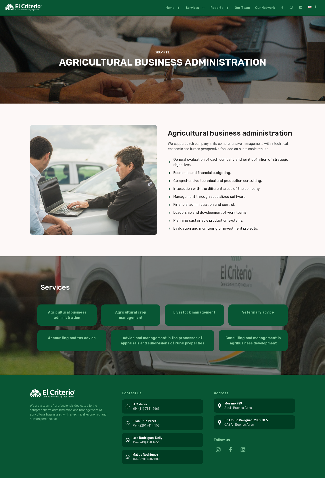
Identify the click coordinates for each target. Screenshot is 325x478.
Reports (217, 8)
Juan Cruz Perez (144, 421)
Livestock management (194, 312)
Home (170, 8)
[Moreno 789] (219, 405)
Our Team (242, 8)
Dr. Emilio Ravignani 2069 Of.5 (246, 420)
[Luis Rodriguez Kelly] (127, 440)
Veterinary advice (258, 312)
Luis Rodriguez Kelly (147, 438)
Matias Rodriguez (145, 454)
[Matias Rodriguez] (127, 457)
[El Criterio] (127, 406)
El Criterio (139, 404)
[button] (173, 8)
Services (192, 8)
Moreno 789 (233, 403)
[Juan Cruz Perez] (127, 423)
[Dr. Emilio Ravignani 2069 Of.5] (219, 422)
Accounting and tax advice (72, 338)
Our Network (265, 8)
